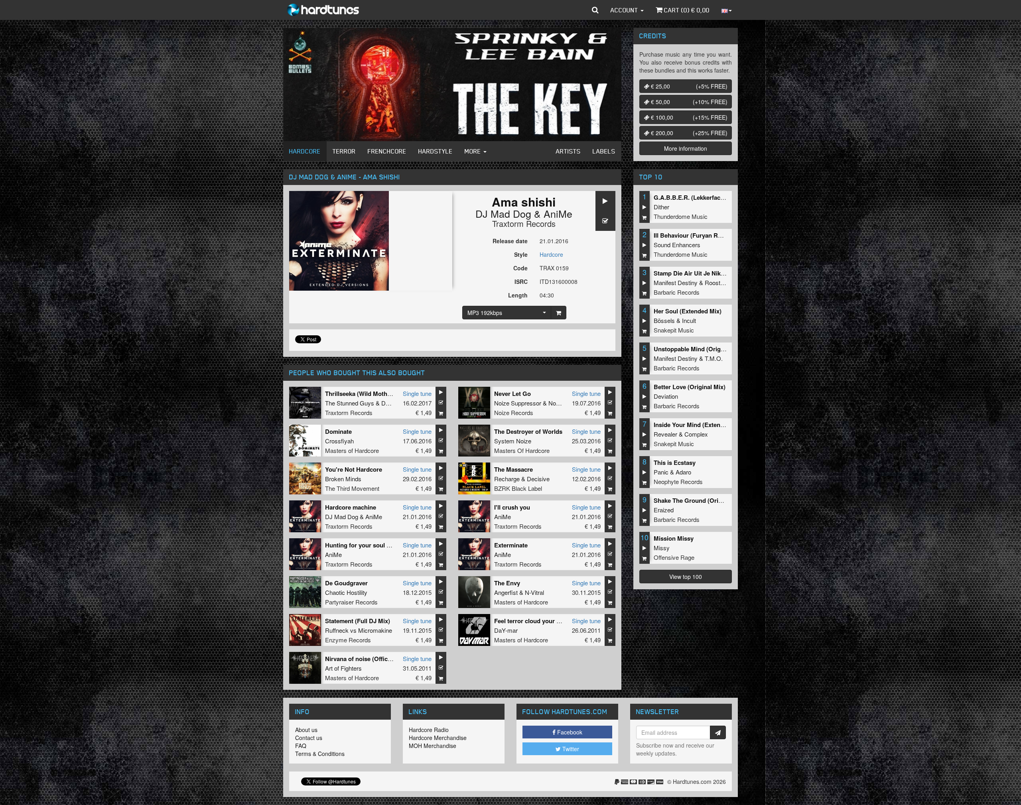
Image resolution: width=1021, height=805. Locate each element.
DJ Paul (391, 403)
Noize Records (513, 412)
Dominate (338, 431)
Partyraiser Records (351, 602)
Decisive (538, 478)
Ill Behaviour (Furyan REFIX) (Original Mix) (713, 235)
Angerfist (506, 592)
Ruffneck (337, 630)
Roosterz (717, 282)
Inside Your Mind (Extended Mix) (699, 424)
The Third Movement (352, 488)
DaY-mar (506, 630)
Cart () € (686, 10)
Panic (661, 472)
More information (685, 148)
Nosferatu (561, 403)
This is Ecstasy (675, 462)
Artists (568, 151)
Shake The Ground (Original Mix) (699, 500)
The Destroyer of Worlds (528, 431)
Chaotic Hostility (346, 592)
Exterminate (511, 545)
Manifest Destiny (676, 282)
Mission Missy (674, 538)
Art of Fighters (343, 668)
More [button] (474, 151)
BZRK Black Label (518, 488)
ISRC (521, 281)
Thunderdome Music (681, 216)
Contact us (308, 738)
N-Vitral (534, 592)
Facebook (569, 732)
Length (518, 295)
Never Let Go (512, 393)
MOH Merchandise (432, 746)
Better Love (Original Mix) (689, 386)
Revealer (665, 434)
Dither (661, 207)
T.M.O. (714, 358)
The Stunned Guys (349, 403)
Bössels (664, 320)
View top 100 (685, 577)
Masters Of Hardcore (522, 450)
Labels (604, 151)
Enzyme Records (348, 640)
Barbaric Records (677, 292)
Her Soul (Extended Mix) (687, 311)
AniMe (558, 213)
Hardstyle (435, 151)
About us (306, 730)
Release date (510, 241)
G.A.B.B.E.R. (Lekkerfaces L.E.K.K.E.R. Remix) (719, 197)
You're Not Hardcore (353, 469)
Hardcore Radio (429, 730)
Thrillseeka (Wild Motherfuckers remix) (379, 393)
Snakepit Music (674, 330)
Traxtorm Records (524, 223)
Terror (344, 151)
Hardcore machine (350, 507)
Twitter (570, 749)
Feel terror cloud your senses (535, 620)
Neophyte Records (678, 481)
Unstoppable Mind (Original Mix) (699, 348)
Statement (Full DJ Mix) (357, 620)
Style (521, 254)
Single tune (417, 393)
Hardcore (305, 151)
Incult (689, 320)
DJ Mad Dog (503, 213)
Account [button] (625, 10)
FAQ (300, 746)
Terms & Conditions (320, 754)
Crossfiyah (339, 441)
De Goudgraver (346, 583)
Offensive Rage (674, 557)
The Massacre (513, 469)
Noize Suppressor (517, 403)
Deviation (666, 396)
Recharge (507, 478)
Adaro (683, 472)
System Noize (512, 441)
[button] (595, 10)
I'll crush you (512, 507)
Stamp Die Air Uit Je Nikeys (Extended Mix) (714, 273)
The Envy (507, 583)
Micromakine (375, 630)
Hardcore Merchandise (438, 738)
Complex (696, 434)
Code (520, 268)
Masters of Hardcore (352, 450)
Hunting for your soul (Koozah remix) (377, 545)
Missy (662, 547)
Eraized (664, 510)
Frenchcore (387, 151)
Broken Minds (343, 478)
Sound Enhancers (677, 244)
